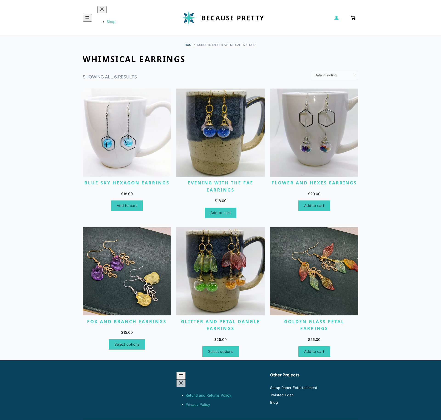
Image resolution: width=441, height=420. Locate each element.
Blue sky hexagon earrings (127, 183)
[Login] (336, 17)
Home (189, 45)
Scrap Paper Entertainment (293, 387)
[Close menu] (102, 9)
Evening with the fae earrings (220, 186)
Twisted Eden (282, 395)
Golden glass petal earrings (314, 325)
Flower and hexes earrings (314, 183)
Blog (274, 402)
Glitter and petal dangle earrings (220, 325)
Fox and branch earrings (127, 321)
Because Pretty (232, 18)
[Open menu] (87, 18)
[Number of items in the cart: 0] (352, 17)
